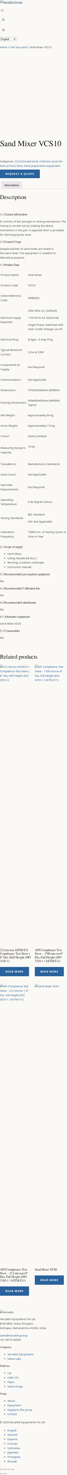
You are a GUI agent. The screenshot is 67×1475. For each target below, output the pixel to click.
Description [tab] (11, 185)
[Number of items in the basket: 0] (3, 30)
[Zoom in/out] (1, 1469)
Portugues (13, 1457)
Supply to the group (19, 1410)
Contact (12, 1414)
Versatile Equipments (20, 1354)
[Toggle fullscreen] (5, 1469)
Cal (9, 1373)
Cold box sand (18, 47)
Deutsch (12, 1434)
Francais (12, 1443)
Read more (14, 971)
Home (3, 47)
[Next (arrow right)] (5, 1473)
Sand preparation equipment (42, 166)
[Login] (33, 19)
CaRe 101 (13, 1377)
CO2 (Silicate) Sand (26, 161)
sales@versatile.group (14, 1335)
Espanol (12, 1439)
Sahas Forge (15, 1386)
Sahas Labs (14, 1359)
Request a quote (19, 174)
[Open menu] (2, 10)
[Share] (8, 1469)
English (12, 1430)
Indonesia (13, 1448)
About (11, 1401)
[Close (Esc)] (12, 1469)
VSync (11, 1382)
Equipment (14, 1405)
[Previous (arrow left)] (1, 1473)
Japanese (13, 1452)
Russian (12, 1461)
